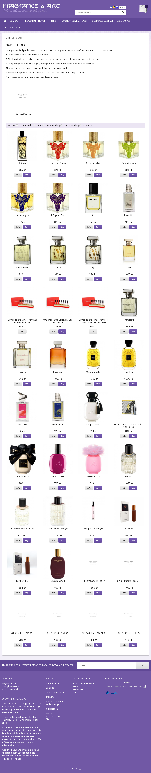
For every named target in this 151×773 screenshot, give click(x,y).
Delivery (50, 696)
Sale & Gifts (123, 21)
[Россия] (117, 7)
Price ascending (52, 125)
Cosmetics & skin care (74, 21)
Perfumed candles (102, 21)
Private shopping (14, 698)
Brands (14, 21)
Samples (50, 687)
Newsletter (78, 689)
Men (53, 21)
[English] (111, 7)
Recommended (25, 125)
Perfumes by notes (34, 21)
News (75, 686)
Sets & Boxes (11, 27)
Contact (50, 713)
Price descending (71, 125)
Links (75, 692)
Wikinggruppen (81, 769)
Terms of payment (55, 692)
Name (39, 125)
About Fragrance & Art (83, 683)
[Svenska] (114, 7)
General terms (53, 683)
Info (18, 174)
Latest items (88, 125)
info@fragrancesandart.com (15, 709)
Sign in (49, 719)
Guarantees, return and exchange (55, 703)
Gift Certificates (22, 114)
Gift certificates (53, 708)
